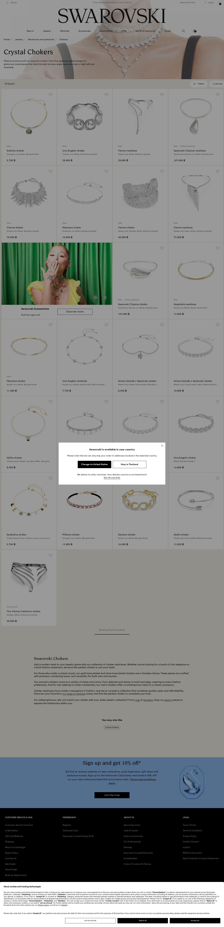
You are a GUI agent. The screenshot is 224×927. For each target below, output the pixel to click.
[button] (162, 445)
